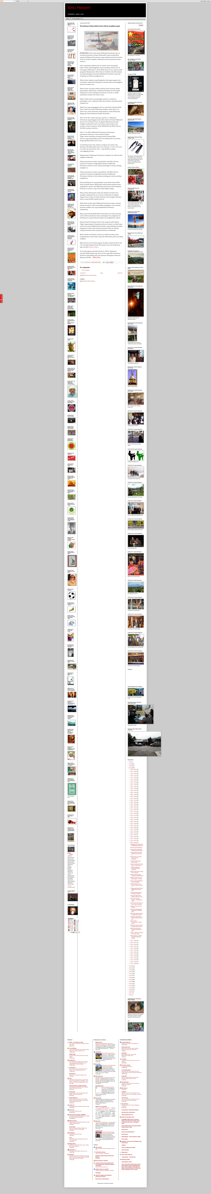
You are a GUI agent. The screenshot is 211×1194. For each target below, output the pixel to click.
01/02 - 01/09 (133, 963)
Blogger (111, 1183)
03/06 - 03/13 (133, 946)
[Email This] (106, 262)
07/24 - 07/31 (133, 811)
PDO (70, 1078)
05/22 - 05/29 (133, 829)
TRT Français (125, 1097)
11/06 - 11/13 (133, 783)
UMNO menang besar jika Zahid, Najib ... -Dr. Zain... (136, 878)
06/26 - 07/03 (133, 819)
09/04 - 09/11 (133, 800)
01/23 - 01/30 (133, 957)
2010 (130, 987)
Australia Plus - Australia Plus (129, 1157)
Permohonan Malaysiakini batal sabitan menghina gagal (136, 910)
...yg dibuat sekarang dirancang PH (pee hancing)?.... (135, 868)
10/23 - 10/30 (133, 786)
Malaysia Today (73, 1120)
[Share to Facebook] (111, 262)
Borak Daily (72, 1091)
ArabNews (124, 1059)
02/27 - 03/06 (133, 948)
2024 (130, 764)
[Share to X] (109, 262)
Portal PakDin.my (73, 1097)
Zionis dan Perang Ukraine (136, 847)
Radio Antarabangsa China (128, 1117)
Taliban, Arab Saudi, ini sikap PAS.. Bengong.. (136, 872)
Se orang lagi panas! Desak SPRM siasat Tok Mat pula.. (136, 889)
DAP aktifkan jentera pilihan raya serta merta (78, 1151)
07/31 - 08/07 (133, 809)
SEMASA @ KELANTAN (101, 1106)
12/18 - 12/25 (133, 771)
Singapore (124, 1091)
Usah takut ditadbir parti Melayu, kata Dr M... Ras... (136, 896)
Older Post (120, 273)
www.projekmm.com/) (127, 1161)
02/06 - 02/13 (133, 954)
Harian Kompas (125, 1149)
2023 (130, 765)
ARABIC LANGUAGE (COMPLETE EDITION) (104, 1170)
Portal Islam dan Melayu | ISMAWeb (77, 1114)
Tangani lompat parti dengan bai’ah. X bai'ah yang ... (136, 865)
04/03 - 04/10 (133, 842)
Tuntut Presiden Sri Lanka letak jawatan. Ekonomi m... (136, 853)
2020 (130, 968)
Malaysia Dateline (126, 1159)
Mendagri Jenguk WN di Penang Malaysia (130, 1043)
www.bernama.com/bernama (128, 1112)
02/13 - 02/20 (133, 952)
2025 (130, 762)
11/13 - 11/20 (133, 781)
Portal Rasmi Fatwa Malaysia (102, 1179)
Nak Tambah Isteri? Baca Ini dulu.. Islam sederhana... (136, 903)
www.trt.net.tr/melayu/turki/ (128, 1131)
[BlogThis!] (108, 262)
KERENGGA (72, 1060)
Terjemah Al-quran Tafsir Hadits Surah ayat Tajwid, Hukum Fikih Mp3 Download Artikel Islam (104, 1164)
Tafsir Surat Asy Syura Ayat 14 (101, 1166)
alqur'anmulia (98, 1147)
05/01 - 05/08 (133, 834)
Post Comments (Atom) (91, 275)
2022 (130, 767)
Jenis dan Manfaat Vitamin (127, 1066)
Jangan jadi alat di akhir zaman (75, 1134)
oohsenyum (98, 1051)
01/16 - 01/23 (133, 959)
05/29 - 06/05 (133, 827)
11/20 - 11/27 (133, 779)
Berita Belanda (125, 1082)
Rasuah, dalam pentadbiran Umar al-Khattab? (136, 881)
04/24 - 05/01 (133, 836)
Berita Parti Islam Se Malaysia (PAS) (77, 1085)
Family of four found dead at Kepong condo (77, 1074)
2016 (130, 975)
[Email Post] (104, 262)
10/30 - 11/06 (133, 784)
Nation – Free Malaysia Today (76, 1042)
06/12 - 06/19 (133, 823)
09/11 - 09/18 (133, 798)
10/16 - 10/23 (133, 788)
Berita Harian (125, 1134)
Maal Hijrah (97, 1158)
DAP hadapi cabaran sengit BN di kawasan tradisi (79, 1106)
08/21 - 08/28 (133, 804)
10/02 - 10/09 (133, 792)
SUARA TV (71, 1105)
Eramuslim (124, 1076)
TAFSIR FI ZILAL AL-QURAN (102, 1169)
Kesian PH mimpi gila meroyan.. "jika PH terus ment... (136, 900)
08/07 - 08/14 (133, 808)
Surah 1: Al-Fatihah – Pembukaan (102, 1153)
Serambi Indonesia (126, 1042)
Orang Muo (98, 1064)
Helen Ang (71, 1109)
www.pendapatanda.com (127, 1114)
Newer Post (83, 273)
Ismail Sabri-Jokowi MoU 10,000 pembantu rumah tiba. (136, 918)
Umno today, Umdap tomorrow (75, 1111)
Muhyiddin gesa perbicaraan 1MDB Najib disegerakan (136, 845)
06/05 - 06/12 (133, 825)
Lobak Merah (72, 1067)
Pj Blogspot (72, 1132)
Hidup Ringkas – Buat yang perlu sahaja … (132, 1136)
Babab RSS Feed (99, 1085)
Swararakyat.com (126, 1047)
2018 (130, 971)
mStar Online (125, 1139)
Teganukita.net (98, 1130)
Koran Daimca (125, 1103)
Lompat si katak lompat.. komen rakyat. (135, 861)
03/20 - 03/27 (133, 942)
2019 (130, 969)
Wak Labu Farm (99, 1076)
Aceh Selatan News (126, 1070)
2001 (130, 994)
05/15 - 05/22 (133, 831)
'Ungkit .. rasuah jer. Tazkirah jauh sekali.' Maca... (136, 933)
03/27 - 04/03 (133, 940)
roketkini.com (72, 1149)
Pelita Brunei (125, 1129)
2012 (130, 983)
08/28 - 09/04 (133, 802)
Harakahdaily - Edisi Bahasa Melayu (130, 1109)
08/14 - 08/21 (133, 806)
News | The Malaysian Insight (128, 1147)
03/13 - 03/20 (133, 944)
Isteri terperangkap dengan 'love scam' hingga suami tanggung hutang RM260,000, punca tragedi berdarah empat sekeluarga (78, 1063)
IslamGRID (97, 1172)
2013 (130, 981)
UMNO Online (72, 1054)
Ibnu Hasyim (79, 7)
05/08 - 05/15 (133, 833)
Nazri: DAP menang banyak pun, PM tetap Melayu (105, 1122)
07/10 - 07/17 (133, 815)
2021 (130, 966)
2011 (130, 985)
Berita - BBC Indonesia (127, 1154)
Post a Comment (85, 270)
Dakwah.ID (124, 1053)
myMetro (124, 1145)
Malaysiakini (124, 1152)
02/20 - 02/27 (133, 950)
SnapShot (71, 1154)
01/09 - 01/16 (133, 961)
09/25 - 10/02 (133, 794)
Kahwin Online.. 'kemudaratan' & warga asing (136, 922)
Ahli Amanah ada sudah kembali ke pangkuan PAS (136, 875)
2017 (130, 973)
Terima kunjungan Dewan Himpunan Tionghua (136, 893)
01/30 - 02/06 (133, 955)
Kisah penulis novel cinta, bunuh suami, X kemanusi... (136, 858)
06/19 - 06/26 (133, 821)
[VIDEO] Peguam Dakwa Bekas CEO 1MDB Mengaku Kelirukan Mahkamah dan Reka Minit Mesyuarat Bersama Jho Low (78, 1100)
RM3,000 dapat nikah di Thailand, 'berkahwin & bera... (136, 929)
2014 (130, 979)
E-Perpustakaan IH (77, 18)
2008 (130, 991)
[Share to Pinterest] (112, 262)
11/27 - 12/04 (133, 777)
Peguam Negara (93, 247)
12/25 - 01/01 (133, 769)
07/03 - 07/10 (133, 817)
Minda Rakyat (72, 1143)
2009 (130, 989)
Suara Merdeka (72, 1048)
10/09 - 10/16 (133, 790)
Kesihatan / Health (126, 1065)
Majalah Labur (98, 1042)
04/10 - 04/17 (133, 840)
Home (67, 18)
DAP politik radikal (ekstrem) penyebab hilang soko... (136, 914)
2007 (130, 993)
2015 (130, 977)
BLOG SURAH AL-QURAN (101, 1160)
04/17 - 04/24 (133, 838)
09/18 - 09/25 (133, 796)
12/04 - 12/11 (133, 775)
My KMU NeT (72, 1073)
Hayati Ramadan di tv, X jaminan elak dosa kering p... (136, 885)
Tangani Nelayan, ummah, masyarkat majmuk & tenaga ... (136, 937)
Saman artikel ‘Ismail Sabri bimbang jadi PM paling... (136, 850)
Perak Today (72, 1126)
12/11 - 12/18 (133, 773)
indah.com (97, 1121)
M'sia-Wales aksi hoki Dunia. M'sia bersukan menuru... (136, 926)
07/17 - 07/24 (133, 813)
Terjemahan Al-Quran (100, 1152)
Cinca (70, 1137)
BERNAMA (96, 257)
